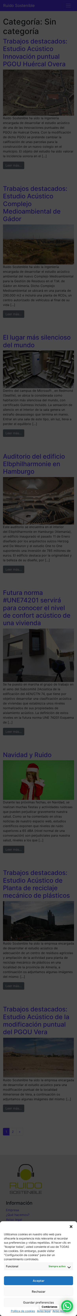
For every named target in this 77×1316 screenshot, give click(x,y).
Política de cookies (23, 1311)
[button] (71, 1226)
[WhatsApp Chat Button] (67, 1306)
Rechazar (38, 1291)
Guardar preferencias (38, 1302)
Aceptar (38, 1281)
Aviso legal (44, 1311)
